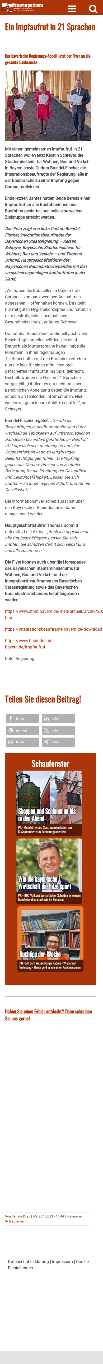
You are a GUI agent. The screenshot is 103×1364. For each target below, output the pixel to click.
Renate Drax (21, 1216)
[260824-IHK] (49, 841)
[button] (22, 718)
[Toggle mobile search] (93, 8)
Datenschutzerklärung (28, 1261)
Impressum (62, 1261)
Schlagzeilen (14, 1221)
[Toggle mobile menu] (72, 8)
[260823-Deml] (49, 773)
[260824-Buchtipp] (50, 909)
